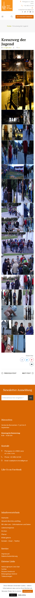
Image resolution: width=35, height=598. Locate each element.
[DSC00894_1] (29, 210)
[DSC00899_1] (17, 264)
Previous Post (10, 373)
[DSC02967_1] (28, 132)
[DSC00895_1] (12, 225)
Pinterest (32, 360)
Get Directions (9, 453)
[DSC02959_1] (6, 132)
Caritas (4, 569)
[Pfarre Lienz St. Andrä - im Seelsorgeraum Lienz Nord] (7, 5)
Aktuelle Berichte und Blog (11, 521)
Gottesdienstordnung (25, 17)
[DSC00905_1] (29, 282)
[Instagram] (33, 12)
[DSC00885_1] (17, 60)
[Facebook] (22, 12)
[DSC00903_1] (12, 282)
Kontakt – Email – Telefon (10, 541)
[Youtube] (30, 12)
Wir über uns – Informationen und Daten (16, 524)
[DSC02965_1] (17, 132)
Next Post (26, 373)
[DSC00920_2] (22, 327)
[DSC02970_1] (12, 171)
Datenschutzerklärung (9, 556)
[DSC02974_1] (29, 171)
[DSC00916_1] (29, 312)
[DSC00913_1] (28, 297)
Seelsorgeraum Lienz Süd (10, 567)
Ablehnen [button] (13, 595)
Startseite (4, 518)
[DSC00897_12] (17, 242)
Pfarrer (4, 534)
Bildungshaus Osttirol (9, 574)
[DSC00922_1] (7, 344)
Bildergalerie (6, 538)
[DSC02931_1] (9, 98)
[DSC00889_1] (12, 78)
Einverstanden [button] (28, 591)
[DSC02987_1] (19, 344)
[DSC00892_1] (12, 210)
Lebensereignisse (7, 528)
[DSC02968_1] (9, 152)
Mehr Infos (22, 595)
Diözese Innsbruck (8, 571)
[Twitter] (25, 12)
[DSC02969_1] (26, 152)
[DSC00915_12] (12, 312)
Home (9, 26)
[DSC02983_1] (29, 225)
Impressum (5, 554)
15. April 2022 (7, 48)
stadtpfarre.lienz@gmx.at (26, 10)
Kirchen (4, 531)
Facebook (22, 360)
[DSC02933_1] (26, 98)
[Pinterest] (28, 12)
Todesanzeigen (6, 576)
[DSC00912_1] (17, 297)
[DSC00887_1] (29, 78)
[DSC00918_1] (6, 327)
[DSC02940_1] (12, 117)
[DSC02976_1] (9, 191)
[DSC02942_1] (29, 117)
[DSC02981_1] (26, 191)
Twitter (27, 360)
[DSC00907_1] (6, 297)
